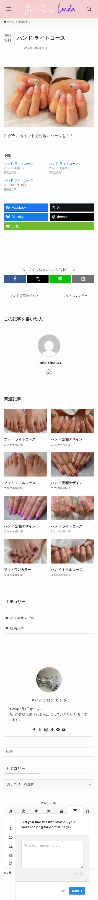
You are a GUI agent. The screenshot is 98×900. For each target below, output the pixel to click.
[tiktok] (52, 730)
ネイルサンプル (22, 618)
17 (11, 846)
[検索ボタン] (89, 9)
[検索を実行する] (89, 752)
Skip (63, 891)
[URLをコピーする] (83, 279)
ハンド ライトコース (19, 163)
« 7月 (8, 873)
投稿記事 (15, 48)
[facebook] (34, 730)
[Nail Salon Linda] (49, 9)
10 (11, 837)
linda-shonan (49, 362)
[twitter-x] (40, 730)
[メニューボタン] (9, 9)
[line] (58, 730)
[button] (15, 279)
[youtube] (64, 730)
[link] (49, 372)
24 (11, 855)
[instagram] (46, 730)
